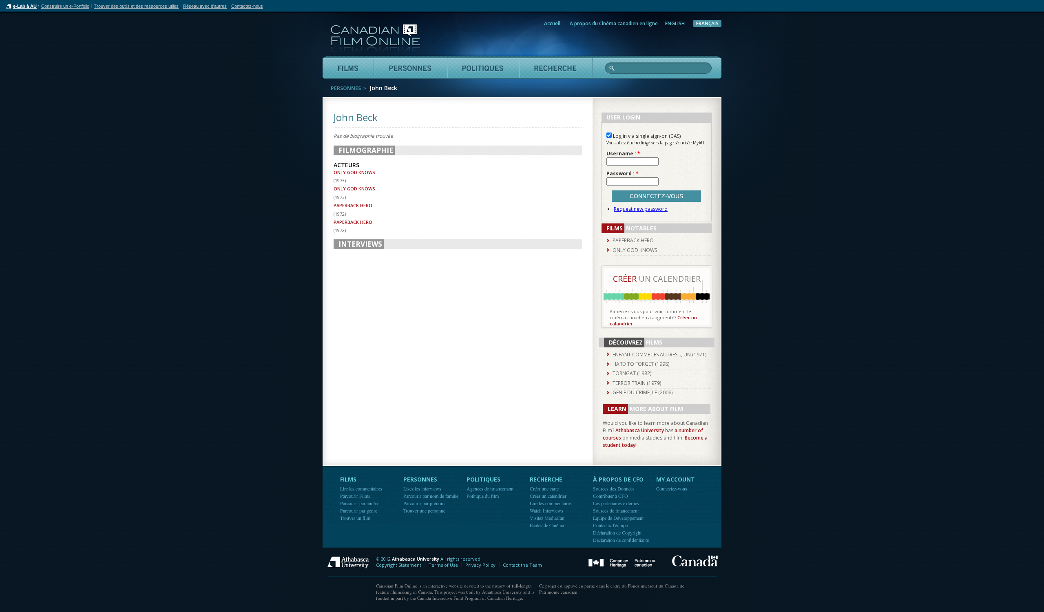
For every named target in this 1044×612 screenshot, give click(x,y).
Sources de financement (616, 510)
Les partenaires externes (616, 503)
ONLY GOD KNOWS (354, 172)
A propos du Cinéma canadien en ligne (614, 23)
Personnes (346, 88)
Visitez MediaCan (547, 518)
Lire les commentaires (361, 488)
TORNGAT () (632, 373)
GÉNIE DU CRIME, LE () (642, 392)
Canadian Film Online (375, 38)
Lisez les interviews (422, 488)
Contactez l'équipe (610, 525)
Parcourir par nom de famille (430, 496)
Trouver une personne (424, 510)
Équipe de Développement (618, 518)
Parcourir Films (355, 496)
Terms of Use (443, 565)
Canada (695, 560)
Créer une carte (544, 488)
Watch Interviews (546, 510)
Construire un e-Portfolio (65, 6)
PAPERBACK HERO (353, 205)
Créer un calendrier (548, 496)
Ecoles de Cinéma (547, 525)
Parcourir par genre (358, 510)
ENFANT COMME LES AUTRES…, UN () (659, 354)
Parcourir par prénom (424, 503)
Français (707, 23)
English (675, 23)
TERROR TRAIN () (637, 383)
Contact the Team (522, 565)
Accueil (552, 23)
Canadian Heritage (621, 563)
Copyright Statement (398, 565)
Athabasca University (639, 430)
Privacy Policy (480, 565)
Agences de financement (490, 488)
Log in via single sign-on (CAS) (646, 136)
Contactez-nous (247, 6)
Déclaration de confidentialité (621, 540)
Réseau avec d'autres (205, 6)
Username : (623, 153)
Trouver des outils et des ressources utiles (136, 6)
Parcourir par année (359, 503)
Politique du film (483, 496)
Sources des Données (614, 488)
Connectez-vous (671, 488)
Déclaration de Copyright (617, 532)
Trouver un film (355, 518)
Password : (622, 173)
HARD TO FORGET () (641, 363)
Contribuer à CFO (610, 496)
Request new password (641, 208)
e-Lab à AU (25, 6)
